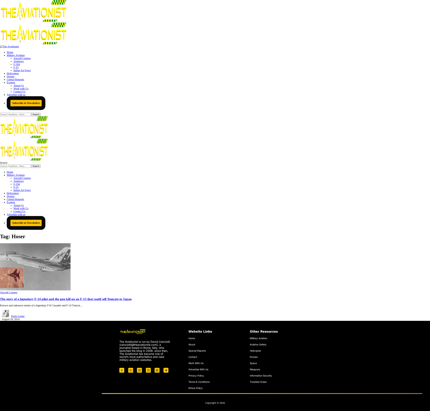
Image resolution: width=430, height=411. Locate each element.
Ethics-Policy (195, 388)
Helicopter (255, 350)
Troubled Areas (258, 381)
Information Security (261, 375)
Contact (192, 356)
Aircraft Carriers (8, 292)
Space (253, 363)
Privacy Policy (196, 375)
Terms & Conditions (199, 381)
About (191, 344)
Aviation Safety (258, 344)
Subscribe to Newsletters (26, 103)
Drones (253, 356)
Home (191, 338)
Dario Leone (18, 316)
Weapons (255, 369)
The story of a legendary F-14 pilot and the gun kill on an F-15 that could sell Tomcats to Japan (66, 299)
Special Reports (197, 350)
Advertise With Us (198, 369)
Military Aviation (258, 338)
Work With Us (195, 363)
